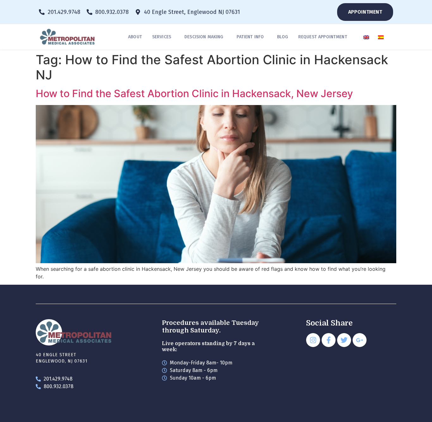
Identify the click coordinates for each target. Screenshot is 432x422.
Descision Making (203, 37)
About (135, 37)
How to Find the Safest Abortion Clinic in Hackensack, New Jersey (194, 93)
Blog (282, 37)
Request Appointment (322, 37)
